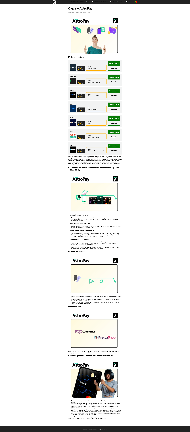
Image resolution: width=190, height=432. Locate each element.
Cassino (94, 2)
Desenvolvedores (103, 2)
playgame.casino (103, 429)
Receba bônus (114, 63)
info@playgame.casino (91, 429)
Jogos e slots (74, 2)
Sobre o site (82, 2)
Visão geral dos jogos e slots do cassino (77, 12)
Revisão (114, 68)
